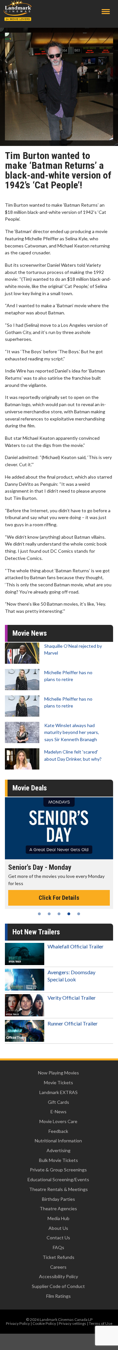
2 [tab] (49, 914)
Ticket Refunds (58, 1257)
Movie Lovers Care (58, 1121)
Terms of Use (100, 1323)
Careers (58, 1267)
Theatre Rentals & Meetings (58, 1189)
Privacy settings (72, 1323)
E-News (58, 1111)
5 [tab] (78, 914)
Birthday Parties (58, 1199)
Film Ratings (58, 1296)
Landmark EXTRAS (58, 1092)
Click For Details (59, 897)
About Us (58, 1228)
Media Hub (58, 1218)
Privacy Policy (18, 1323)
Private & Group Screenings (58, 1169)
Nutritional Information (58, 1140)
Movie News (29, 633)
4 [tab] (69, 914)
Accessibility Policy (58, 1276)
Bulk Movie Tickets (58, 1160)
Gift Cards (58, 1102)
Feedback (58, 1131)
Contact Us (58, 1237)
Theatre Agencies (58, 1208)
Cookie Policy (44, 1323)
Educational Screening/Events (58, 1179)
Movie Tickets (58, 1082)
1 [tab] (39, 914)
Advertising (58, 1150)
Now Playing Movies (58, 1072)
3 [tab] (59, 914)
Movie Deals (29, 788)
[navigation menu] (105, 11)
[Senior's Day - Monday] (59, 828)
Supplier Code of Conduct (58, 1286)
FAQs (58, 1247)
